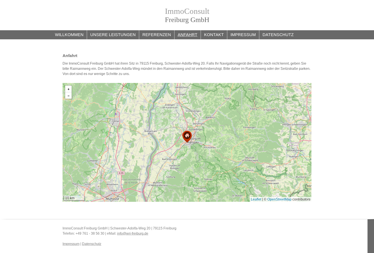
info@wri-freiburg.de (132, 233)
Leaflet (256, 199)
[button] (187, 137)
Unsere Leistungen (113, 34)
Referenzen (156, 34)
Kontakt (214, 34)
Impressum (243, 34)
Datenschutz (278, 34)
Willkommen (69, 34)
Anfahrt (187, 34)
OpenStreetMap (279, 199)
